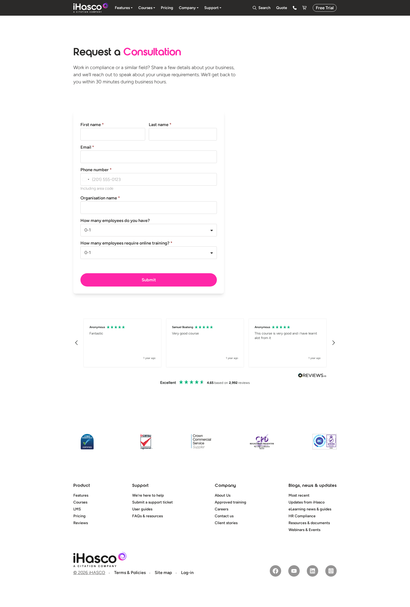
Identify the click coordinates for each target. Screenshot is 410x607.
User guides (142, 509)
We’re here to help (148, 495)
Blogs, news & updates (313, 486)
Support (140, 486)
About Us (222, 495)
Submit (149, 279)
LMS (77, 509)
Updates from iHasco (307, 502)
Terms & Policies (130, 572)
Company (225, 486)
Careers (221, 509)
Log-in (187, 572)
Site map (163, 572)
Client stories (226, 523)
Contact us (224, 516)
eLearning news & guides (310, 509)
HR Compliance (302, 516)
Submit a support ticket (152, 502)
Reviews (80, 523)
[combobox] (86, 179)
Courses (80, 502)
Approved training (230, 502)
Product (81, 486)
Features (80, 495)
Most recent (299, 495)
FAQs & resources (147, 516)
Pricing (79, 516)
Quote (281, 7)
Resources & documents (309, 523)
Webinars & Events (304, 529)
